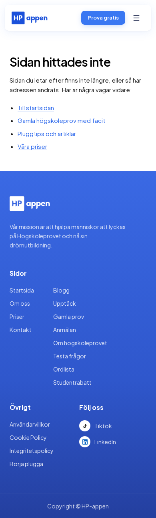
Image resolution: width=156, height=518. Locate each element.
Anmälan (64, 329)
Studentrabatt (72, 382)
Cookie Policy (28, 437)
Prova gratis (103, 17)
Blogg (61, 290)
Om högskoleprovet (80, 342)
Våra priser (32, 146)
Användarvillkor (30, 424)
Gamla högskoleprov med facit (61, 120)
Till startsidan (36, 107)
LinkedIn (105, 441)
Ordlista (63, 369)
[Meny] (136, 18)
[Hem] (30, 18)
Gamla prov (68, 316)
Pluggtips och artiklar (47, 133)
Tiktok (103, 425)
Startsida (22, 290)
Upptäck (64, 303)
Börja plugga (26, 463)
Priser (17, 316)
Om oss (20, 303)
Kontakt (21, 329)
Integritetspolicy (32, 450)
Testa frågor (69, 356)
